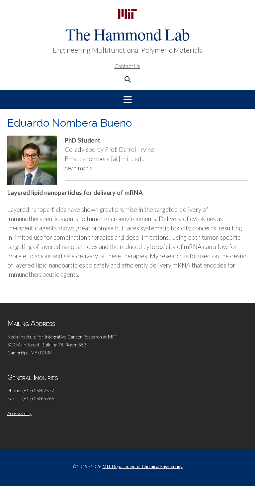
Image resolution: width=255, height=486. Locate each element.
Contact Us (127, 66)
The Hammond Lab (127, 34)
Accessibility (19, 413)
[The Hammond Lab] (127, 14)
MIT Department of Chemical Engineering (143, 466)
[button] (127, 99)
